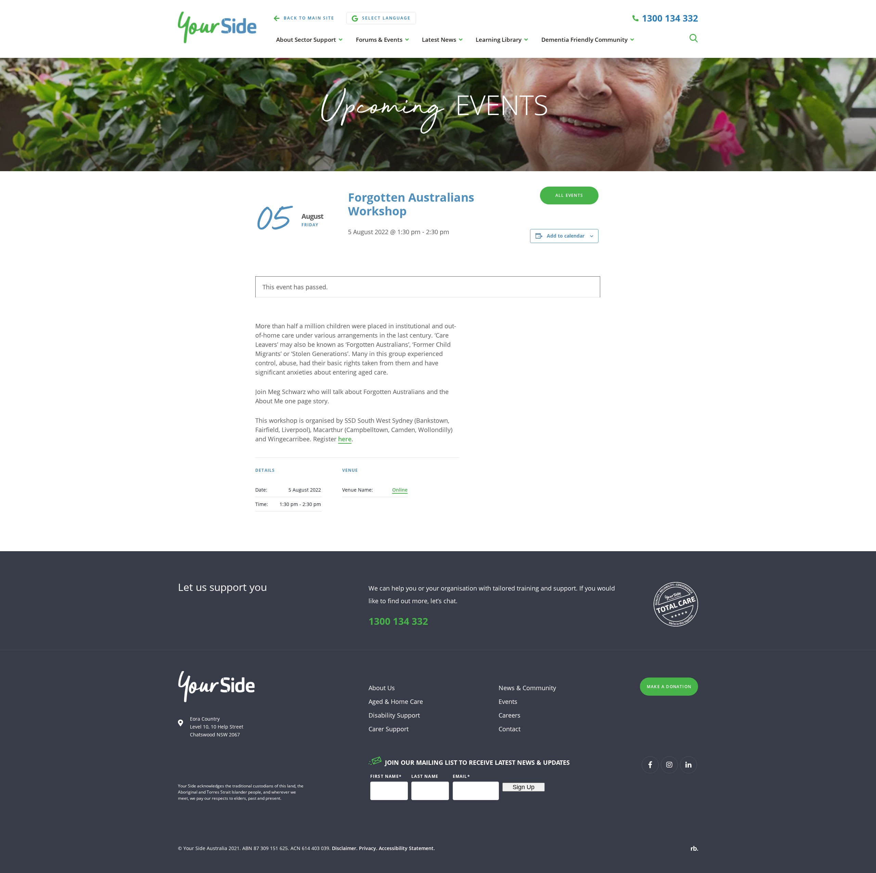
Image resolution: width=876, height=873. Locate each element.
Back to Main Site (309, 18)
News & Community (527, 688)
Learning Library (499, 39)
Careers (509, 715)
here (344, 439)
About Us (382, 688)
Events (508, 701)
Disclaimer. (345, 848)
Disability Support (394, 715)
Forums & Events (380, 39)
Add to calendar (565, 235)
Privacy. (368, 848)
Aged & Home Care (396, 701)
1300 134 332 (398, 621)
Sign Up (523, 787)
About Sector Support (306, 39)
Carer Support (389, 729)
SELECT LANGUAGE (386, 18)
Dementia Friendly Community (585, 39)
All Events (569, 195)
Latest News (440, 39)
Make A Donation (669, 686)
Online (400, 489)
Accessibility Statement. (407, 848)
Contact (509, 729)
